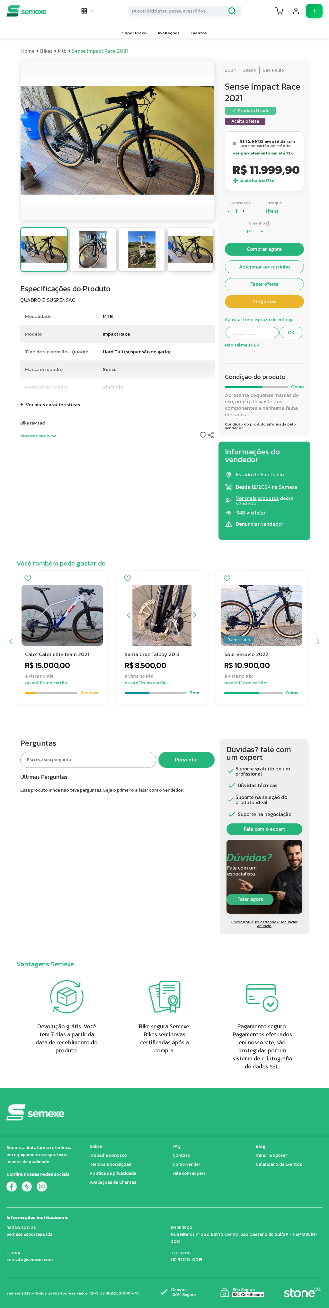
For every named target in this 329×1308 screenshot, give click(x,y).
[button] (88, 11)
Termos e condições (110, 1164)
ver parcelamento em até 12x (263, 153)
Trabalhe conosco (108, 1155)
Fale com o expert (264, 829)
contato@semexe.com (29, 1259)
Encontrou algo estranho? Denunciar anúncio (264, 924)
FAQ (177, 1146)
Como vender (186, 1164)
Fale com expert (189, 1173)
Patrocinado (238, 640)
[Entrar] (296, 11)
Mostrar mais (34, 435)
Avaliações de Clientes (113, 1182)
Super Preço (134, 33)
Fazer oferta (264, 284)
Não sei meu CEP (242, 345)
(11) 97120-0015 (186, 1259)
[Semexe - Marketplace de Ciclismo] (26, 11)
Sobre (96, 1146)
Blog (260, 1146)
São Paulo (273, 70)
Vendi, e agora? (271, 1155)
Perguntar (186, 759)
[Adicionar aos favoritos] (28, 579)
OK (291, 332)
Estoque (274, 203)
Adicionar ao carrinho (264, 266)
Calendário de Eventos (279, 1164)
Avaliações (168, 33)
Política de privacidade (113, 1173)
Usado (249, 70)
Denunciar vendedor (259, 524)
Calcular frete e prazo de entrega (259, 320)
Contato (181, 1155)
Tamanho (256, 223)
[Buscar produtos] (232, 11)
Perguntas (264, 301)
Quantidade (239, 203)
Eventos (199, 33)
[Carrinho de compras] (279, 11)
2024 (230, 70)
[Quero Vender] (314, 11)
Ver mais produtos (257, 498)
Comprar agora (264, 249)
